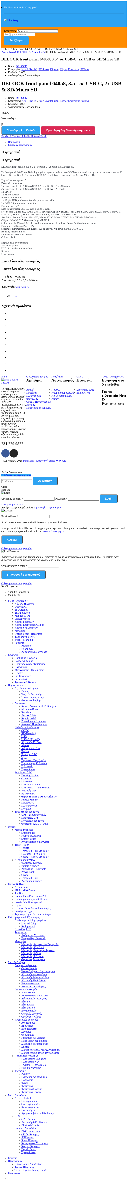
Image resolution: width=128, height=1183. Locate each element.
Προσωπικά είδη (30, 1061)
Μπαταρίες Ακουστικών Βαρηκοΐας (40, 944)
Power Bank (27, 872)
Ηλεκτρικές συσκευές (26, 1019)
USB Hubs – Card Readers (35, 787)
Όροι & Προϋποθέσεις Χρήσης (31, 1170)
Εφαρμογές (27, 648)
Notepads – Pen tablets (33, 853)
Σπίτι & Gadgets (16, 962)
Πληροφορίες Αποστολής (28, 1164)
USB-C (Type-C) (30, 739)
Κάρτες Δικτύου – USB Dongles (38, 706)
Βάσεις (25, 691)
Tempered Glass (29, 878)
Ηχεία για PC (28, 793)
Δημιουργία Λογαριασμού (48, 507)
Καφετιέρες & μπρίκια (33, 1037)
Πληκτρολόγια (29, 805)
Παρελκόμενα (28, 1110)
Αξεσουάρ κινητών (25, 859)
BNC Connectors (30, 1131)
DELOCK (21, 66)
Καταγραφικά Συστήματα (34, 1143)
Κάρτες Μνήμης (29, 799)
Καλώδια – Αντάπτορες (27, 727)
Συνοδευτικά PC (23, 772)
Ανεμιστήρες (28, 1022)
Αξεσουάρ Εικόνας (31, 742)
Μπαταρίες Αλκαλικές (33, 947)
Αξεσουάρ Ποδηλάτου (33, 980)
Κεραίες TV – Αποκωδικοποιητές (33, 908)
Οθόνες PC (21, 606)
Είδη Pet (25, 1001)
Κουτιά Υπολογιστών (26, 627)
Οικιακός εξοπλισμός (26, 989)
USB (24, 736)
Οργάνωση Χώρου (31, 1016)
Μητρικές (20, 630)
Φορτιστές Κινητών (31, 862)
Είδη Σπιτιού (28, 1007)
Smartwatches (28, 838)
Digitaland (28, 460)
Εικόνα (25, 751)
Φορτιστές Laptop (30, 700)
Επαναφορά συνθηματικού (23, 574)
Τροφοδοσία (28, 769)
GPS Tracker (28, 1119)
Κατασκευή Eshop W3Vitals (51, 460)
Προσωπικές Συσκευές (33, 1058)
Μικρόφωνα (27, 802)
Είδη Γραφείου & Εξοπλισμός (24, 917)
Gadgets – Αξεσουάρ (26, 965)
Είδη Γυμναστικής (31, 1067)
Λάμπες (25, 1073)
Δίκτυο (25, 745)
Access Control (23, 1098)
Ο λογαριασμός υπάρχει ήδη (16, 548)
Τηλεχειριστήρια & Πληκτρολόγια (33, 914)
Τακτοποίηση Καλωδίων (34, 763)
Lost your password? (12, 504)
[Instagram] (14, 453)
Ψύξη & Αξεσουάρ (31, 694)
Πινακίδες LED (23, 929)
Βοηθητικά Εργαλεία (26, 657)
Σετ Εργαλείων (23, 676)
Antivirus (26, 645)
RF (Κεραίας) (28, 733)
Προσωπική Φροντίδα (26, 1055)
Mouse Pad (27, 781)
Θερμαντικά (27, 1034)
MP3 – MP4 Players (25, 890)
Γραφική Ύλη (28, 923)
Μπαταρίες (20, 941)
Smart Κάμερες (29, 1140)
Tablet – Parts (22, 844)
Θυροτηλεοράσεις (30, 1104)
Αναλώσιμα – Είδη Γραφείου (30, 920)
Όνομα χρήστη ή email (14, 565)
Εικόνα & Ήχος (16, 884)
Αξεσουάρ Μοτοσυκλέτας (35, 977)
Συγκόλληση (21, 679)
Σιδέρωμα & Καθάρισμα (34, 1043)
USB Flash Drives (31, 784)
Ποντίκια (26, 808)
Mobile (12, 826)
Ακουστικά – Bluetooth (33, 868)
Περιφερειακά (15, 685)
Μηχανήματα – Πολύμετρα (29, 670)
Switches (26, 712)
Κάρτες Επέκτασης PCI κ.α (74, 69)
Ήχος (24, 757)
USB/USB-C (22, 286)
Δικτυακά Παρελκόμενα (34, 724)
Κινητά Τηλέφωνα (31, 835)
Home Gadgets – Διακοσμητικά (38, 971)
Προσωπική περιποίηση (34, 1040)
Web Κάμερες (28, 790)
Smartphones (28, 832)
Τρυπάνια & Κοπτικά (26, 682)
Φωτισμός (20, 1070)
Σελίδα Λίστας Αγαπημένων (16, 475)
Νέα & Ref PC (17, 52)
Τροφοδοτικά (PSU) (25, 636)
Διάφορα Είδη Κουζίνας (34, 998)
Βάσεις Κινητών (30, 865)
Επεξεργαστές (22, 618)
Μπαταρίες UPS (29, 817)
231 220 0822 (12, 444)
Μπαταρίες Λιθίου (31, 953)
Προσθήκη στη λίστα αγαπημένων (68, 130)
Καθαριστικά (28, 926)
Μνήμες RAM (22, 615)
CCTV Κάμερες (30, 1134)
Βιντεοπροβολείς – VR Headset (31, 899)
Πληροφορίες (15, 1161)
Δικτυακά (20, 703)
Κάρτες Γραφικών (24, 621)
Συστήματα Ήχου (24, 911)
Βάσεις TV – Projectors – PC (30, 896)
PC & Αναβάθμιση (35, 52)
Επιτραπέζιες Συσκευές (33, 938)
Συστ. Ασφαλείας (17, 1095)
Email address (9, 516)
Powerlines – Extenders (33, 721)
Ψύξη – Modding (24, 639)
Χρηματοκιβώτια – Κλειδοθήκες (38, 1113)
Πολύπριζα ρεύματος (32, 820)
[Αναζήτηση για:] (17, 480)
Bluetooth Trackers (31, 1125)
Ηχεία (18, 905)
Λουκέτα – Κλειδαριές (33, 986)
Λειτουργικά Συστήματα (34, 651)
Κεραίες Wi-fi (28, 718)
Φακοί (24, 1083)
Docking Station (29, 775)
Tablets (25, 847)
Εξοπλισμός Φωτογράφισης (29, 902)
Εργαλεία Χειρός (24, 660)
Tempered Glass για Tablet (35, 850)
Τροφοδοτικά (28, 1152)
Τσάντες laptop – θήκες (33, 697)
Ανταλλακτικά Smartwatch (35, 841)
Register (12, 539)
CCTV (25, 730)
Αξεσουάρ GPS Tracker (34, 1122)
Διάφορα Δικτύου (30, 748)
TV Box (19, 893)
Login (108, 498)
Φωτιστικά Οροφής (31, 1089)
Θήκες (24, 875)
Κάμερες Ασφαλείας (25, 1128)
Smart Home (28, 992)
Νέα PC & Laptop (24, 603)
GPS (17, 1116)
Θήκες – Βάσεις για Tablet (35, 856)
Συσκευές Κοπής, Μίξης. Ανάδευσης (40, 1049)
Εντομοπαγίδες (29, 1028)
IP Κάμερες (27, 1137)
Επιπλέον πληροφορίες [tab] (20, 261)
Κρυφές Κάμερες (30, 1146)
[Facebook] (5, 453)
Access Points (28, 715)
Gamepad (26, 778)
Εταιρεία (12, 1158)
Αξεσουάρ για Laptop (26, 688)
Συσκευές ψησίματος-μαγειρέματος (40, 1052)
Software (19, 642)
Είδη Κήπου (27, 1004)
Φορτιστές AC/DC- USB (34, 823)
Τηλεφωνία (27, 766)
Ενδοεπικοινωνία (30, 983)
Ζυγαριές (26, 1031)
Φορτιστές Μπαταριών (33, 959)
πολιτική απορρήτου (53, 531)
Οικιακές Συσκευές (31, 1013)
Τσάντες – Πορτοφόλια (33, 1064)
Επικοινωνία (14, 1173)
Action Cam (21, 887)
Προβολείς (27, 1079)
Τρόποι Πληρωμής (25, 1167)
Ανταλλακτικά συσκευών (34, 995)
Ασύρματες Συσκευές (32, 935)
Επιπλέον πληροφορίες (20, 145)
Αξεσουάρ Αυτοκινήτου (34, 974)
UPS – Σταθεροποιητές (33, 814)
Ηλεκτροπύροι (29, 1101)
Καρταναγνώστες (30, 1107)
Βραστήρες (27, 1025)
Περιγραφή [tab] (10, 152)
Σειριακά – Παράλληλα (33, 760)
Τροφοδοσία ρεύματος (27, 811)
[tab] (67, 142)
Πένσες (19, 673)
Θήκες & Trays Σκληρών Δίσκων (38, 796)
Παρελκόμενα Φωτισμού (34, 1076)
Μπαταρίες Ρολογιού (32, 956)
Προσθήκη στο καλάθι (21, 130)
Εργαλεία (13, 654)
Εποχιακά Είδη (29, 1010)
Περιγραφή (14, 142)
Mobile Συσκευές (24, 829)
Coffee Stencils (29, 968)
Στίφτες (25, 1046)
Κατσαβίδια (21, 667)
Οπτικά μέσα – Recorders (28, 633)
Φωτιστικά (27, 1086)
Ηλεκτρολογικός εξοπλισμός (30, 664)
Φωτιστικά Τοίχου (31, 1092)
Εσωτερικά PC (29, 754)
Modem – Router (30, 709)
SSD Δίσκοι (21, 609)
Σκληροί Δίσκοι (23, 612)
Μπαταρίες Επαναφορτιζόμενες (37, 950)
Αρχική (5, 52)
